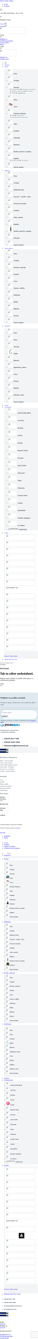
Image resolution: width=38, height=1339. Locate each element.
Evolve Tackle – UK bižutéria (7, 767)
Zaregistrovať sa (5, 1334)
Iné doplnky (25, 160)
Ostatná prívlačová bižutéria (20, 117)
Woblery (14, 93)
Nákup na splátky (4, 784)
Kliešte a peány (16, 160)
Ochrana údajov (4, 790)
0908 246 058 (12, 742)
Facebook (2, 24)
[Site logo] (12, 33)
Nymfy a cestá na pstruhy (19, 91)
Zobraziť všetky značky (11, 656)
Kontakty (2, 782)
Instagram (2, 26)
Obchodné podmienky (5, 788)
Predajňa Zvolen (10, 1309)
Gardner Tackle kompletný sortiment (8, 765)
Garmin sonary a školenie (6, 763)
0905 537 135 (11, 739)
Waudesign (17, 828)
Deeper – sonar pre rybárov (6, 760)
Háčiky (14, 115)
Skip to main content (6, 1)
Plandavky (30, 91)
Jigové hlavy (20, 115)
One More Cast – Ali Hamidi (7, 769)
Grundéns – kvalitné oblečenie (7, 771)
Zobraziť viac (21, 93)
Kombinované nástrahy (29, 89)
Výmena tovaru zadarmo (6, 786)
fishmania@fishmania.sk (16, 746)
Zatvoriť (2, 833)
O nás (1, 780)
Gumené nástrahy (17, 89)
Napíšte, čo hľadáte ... (2, 37)
